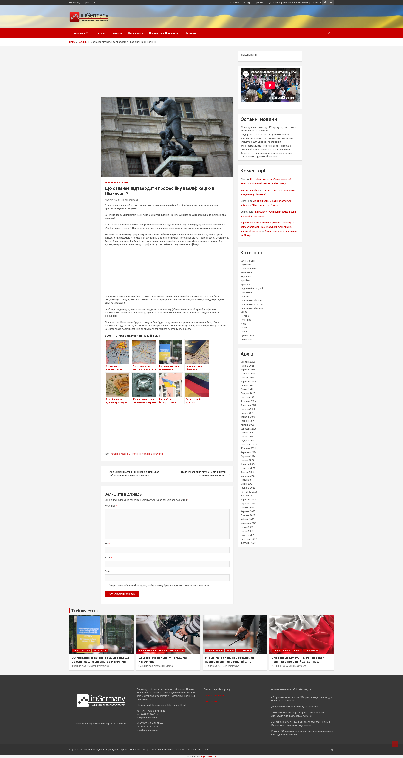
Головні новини (249, 268)
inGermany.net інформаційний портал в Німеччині (114, 749)
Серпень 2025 (248, 409)
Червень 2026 (248, 369)
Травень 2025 (248, 420)
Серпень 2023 (248, 503)
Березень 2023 (248, 523)
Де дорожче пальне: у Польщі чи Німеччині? (265, 134)
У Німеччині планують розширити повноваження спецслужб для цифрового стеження (229, 661)
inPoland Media (165, 749)
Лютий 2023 (247, 527)
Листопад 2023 (249, 491)
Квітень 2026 (247, 377)
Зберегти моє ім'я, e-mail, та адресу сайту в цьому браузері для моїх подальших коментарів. (159, 585)
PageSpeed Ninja (208, 756)
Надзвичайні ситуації (252, 288)
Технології (246, 339)
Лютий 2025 (247, 432)
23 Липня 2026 (279, 666)
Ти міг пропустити (85, 610)
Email (108, 557)
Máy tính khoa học (250, 190)
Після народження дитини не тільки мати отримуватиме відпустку (203, 473)
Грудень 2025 (248, 393)
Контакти (316, 2)
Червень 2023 (248, 511)
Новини (123, 182)
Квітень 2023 (247, 519)
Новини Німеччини (214, 695)
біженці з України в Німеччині (126, 454)
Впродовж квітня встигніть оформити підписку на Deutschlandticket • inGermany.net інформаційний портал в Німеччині (267, 227)
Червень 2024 (248, 464)
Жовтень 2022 (248, 542)
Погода (245, 315)
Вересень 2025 (248, 405)
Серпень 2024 (248, 456)
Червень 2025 (248, 417)
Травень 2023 (248, 515)
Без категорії (248, 260)
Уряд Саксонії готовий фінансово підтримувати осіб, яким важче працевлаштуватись (134, 473)
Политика (246, 319)
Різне (243, 323)
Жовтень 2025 (248, 401)
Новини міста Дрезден (253, 304)
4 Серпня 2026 (79, 666)
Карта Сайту (210, 701)
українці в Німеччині (152, 454)
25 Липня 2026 (145, 666)
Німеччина (234, 2)
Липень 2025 (247, 413)
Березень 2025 (248, 428)
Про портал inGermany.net (295, 2)
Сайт (107, 571)
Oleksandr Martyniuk (98, 666)
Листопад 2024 (249, 444)
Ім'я (107, 543)
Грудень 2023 (248, 487)
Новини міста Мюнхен (252, 308)
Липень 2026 (247, 365)
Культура (247, 2)
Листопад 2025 (249, 397)
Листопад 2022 (249, 539)
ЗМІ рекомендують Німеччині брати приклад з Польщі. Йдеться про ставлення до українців (298, 661)
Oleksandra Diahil (129, 200)
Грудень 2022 (248, 535)
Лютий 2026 (247, 385)
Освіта (244, 312)
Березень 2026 (248, 381)
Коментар (111, 505)
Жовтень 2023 (248, 495)
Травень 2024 (248, 468)
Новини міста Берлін (251, 300)
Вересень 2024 (248, 452)
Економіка (246, 272)
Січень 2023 (247, 531)
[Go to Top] (395, 744)
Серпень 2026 (248, 361)
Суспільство (274, 2)
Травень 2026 (248, 373)
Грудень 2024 (248, 440)
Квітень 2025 (247, 424)
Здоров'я (246, 276)
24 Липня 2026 (212, 666)
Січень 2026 (247, 389)
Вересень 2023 (248, 499)
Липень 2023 (247, 507)
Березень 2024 (248, 476)
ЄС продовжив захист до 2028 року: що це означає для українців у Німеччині (100, 660)
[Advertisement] (167, 74)
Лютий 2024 (247, 480)
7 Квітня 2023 (112, 200)
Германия (246, 264)
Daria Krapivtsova (164, 666)
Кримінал (259, 2)
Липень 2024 (247, 460)
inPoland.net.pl (200, 749)
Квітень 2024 (247, 472)
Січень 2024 (247, 483)
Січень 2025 (247, 436)
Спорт (244, 327)
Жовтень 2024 (248, 448)
